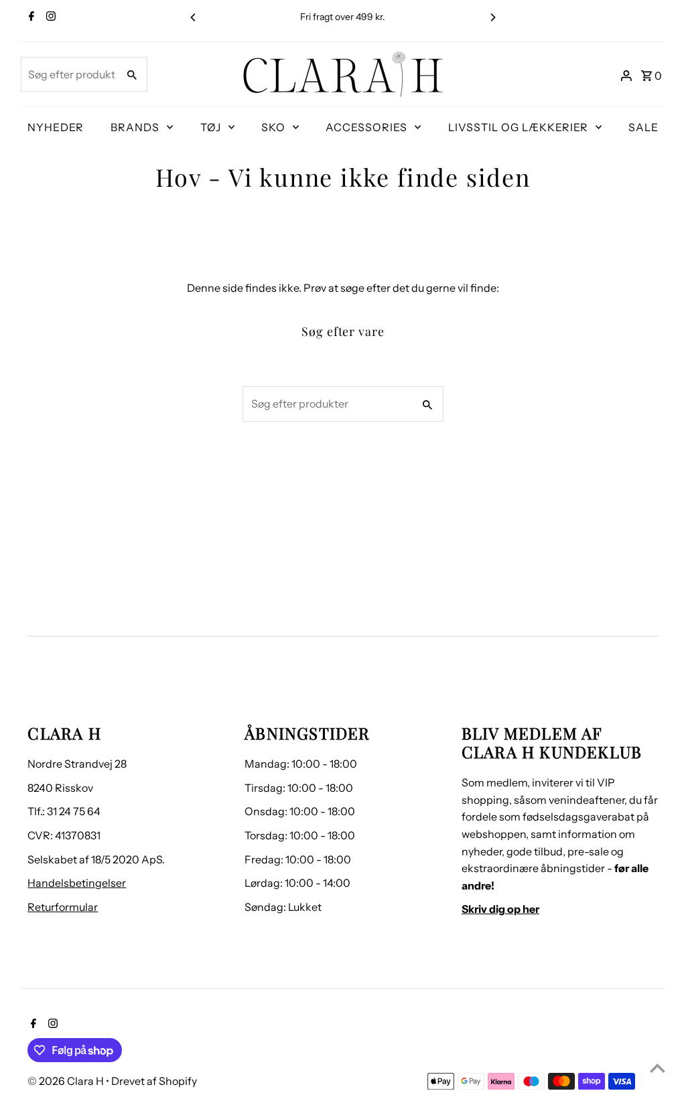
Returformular (62, 907)
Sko (273, 127)
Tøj (210, 127)
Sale (643, 127)
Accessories (366, 127)
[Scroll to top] (657, 1068)
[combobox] (68, 74)
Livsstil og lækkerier (518, 127)
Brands (135, 127)
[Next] (492, 17)
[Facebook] (29, 17)
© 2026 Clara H (66, 1081)
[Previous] (194, 17)
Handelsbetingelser (76, 882)
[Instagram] (49, 17)
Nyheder (55, 127)
